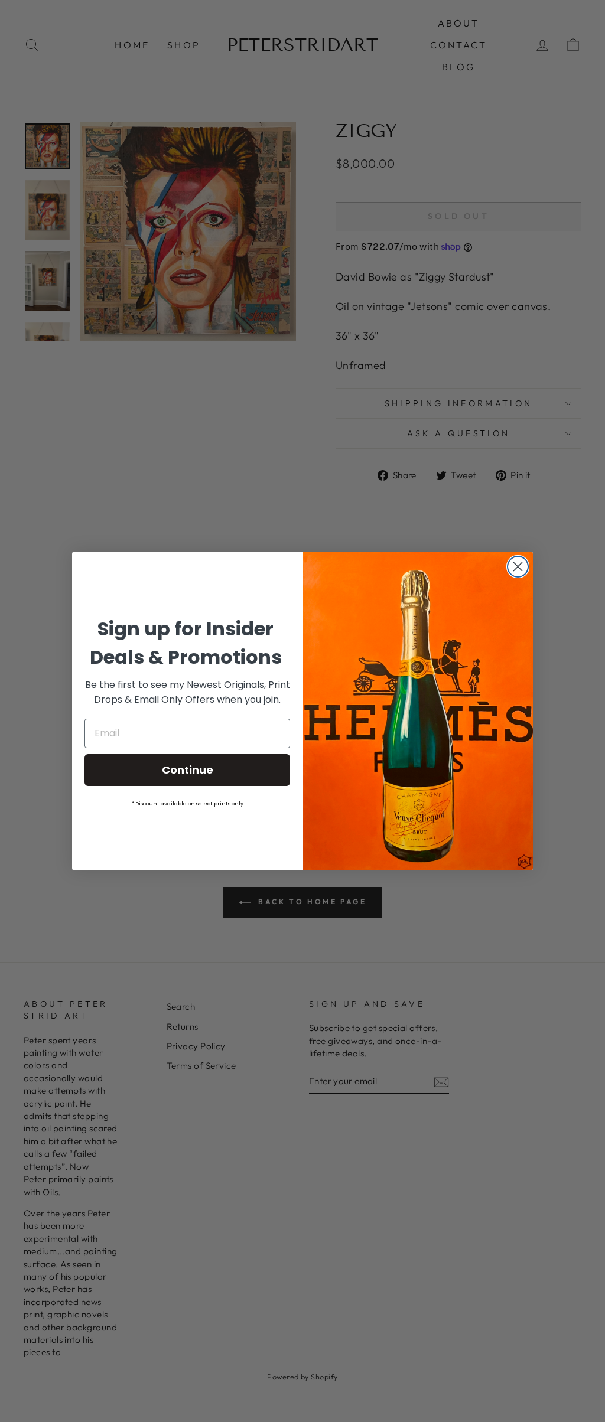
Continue (187, 769)
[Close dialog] (518, 566)
